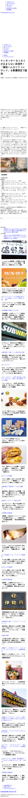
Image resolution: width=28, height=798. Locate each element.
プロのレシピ (10, 2)
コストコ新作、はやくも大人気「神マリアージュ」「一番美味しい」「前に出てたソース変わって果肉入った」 (13, 480)
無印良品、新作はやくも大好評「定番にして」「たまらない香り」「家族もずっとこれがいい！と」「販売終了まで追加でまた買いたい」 (13, 738)
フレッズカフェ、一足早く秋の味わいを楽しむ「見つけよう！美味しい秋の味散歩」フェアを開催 (13, 385)
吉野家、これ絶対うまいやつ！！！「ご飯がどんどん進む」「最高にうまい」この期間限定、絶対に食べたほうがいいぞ (13, 585)
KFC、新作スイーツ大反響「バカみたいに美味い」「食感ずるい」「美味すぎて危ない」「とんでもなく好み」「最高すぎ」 (13, 469)
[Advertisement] (14, 28)
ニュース (9, 6)
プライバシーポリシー (10, 788)
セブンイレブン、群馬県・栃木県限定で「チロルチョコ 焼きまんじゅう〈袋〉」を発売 (13, 766)
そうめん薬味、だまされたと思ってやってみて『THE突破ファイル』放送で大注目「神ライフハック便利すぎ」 (13, 561)
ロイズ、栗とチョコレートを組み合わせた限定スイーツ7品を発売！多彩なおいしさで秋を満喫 (14, 412)
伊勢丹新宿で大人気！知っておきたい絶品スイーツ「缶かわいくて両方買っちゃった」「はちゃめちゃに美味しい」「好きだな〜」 (13, 614)
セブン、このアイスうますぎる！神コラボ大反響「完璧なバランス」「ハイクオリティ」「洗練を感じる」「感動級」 (13, 548)
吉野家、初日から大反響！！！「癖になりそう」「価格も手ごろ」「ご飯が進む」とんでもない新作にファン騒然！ (13, 778)
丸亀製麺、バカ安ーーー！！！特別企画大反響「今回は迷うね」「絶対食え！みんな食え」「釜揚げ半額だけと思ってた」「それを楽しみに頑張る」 (13, 316)
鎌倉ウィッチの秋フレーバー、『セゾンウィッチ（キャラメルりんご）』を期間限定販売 (13, 655)
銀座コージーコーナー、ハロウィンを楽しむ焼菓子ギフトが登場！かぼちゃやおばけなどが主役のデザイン (13, 725)
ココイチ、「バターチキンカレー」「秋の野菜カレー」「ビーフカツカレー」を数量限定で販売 (13, 752)
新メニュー (10, 5)
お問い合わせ (7, 786)
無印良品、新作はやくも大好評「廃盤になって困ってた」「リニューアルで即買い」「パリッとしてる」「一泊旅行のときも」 (13, 628)
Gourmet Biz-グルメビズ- (8, 791)
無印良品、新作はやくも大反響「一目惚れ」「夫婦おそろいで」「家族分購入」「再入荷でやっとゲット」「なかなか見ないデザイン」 (13, 493)
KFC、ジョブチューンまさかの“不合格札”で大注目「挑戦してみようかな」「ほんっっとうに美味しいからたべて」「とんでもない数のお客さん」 (14, 370)
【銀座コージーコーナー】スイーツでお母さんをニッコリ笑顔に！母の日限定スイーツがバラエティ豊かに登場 (15, 230)
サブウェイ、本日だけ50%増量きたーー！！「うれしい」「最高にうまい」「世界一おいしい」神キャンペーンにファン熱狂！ (13, 345)
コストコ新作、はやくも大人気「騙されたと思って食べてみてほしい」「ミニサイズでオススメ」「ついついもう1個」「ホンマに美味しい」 (14, 572)
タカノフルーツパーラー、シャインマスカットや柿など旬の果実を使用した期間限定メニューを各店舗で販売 (13, 290)
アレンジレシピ (11, 3)
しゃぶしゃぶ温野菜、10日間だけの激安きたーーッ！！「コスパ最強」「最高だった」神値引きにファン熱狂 (13, 263)
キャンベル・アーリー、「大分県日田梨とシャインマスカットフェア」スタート (13, 683)
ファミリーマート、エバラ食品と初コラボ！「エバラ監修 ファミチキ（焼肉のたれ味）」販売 (13, 304)
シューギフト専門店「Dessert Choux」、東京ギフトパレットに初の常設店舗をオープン (13, 440)
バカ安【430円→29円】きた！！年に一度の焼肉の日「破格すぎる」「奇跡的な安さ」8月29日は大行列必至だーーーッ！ (14, 641)
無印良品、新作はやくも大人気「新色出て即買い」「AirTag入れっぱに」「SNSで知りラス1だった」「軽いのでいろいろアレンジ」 (13, 358)
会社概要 (9, 9)
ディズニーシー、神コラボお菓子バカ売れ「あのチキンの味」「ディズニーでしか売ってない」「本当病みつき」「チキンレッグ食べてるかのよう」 (13, 506)
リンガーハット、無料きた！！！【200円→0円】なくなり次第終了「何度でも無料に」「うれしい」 (14, 711)
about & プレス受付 (12, 8)
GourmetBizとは (8, 785)
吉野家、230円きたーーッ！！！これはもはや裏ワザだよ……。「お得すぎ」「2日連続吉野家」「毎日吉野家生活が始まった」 (14, 518)
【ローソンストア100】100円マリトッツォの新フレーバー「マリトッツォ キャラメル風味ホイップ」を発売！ (15, 236)
